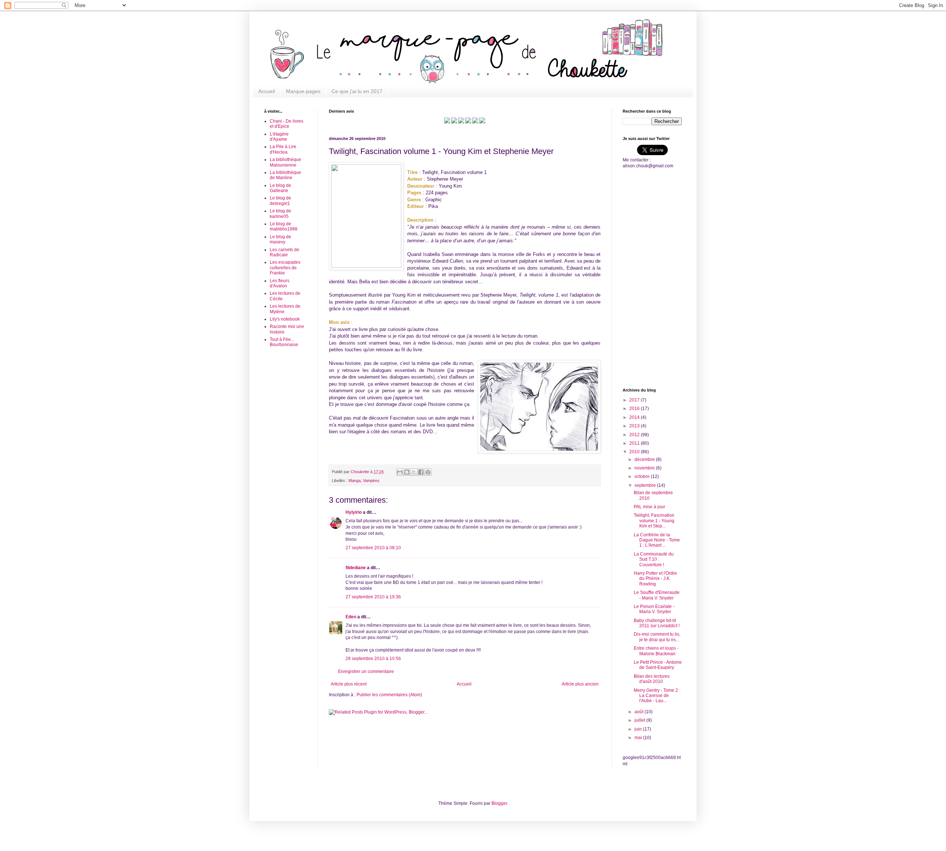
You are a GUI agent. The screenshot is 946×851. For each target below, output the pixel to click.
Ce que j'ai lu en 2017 (356, 91)
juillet (640, 720)
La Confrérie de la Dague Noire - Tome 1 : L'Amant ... (657, 540)
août (639, 711)
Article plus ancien (580, 684)
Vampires (371, 480)
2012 (635, 434)
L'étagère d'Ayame (279, 136)
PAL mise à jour (649, 506)
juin (638, 729)
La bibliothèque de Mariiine (285, 175)
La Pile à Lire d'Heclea (283, 149)
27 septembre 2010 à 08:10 (373, 547)
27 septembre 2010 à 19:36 (373, 596)
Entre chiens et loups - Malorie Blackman (656, 651)
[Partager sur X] (414, 472)
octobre (642, 476)
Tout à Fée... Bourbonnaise (284, 342)
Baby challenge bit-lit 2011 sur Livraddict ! (657, 623)
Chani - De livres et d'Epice (286, 124)
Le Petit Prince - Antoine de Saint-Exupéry (658, 665)
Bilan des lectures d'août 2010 (652, 679)
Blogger (499, 803)
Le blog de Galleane (280, 188)
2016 (635, 408)
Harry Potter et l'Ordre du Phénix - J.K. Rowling (655, 579)
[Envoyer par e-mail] (400, 472)
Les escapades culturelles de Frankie (285, 268)
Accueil (266, 91)
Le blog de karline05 (280, 213)
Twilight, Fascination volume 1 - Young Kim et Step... (654, 521)
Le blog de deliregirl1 (280, 200)
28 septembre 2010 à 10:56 (373, 658)
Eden (351, 616)
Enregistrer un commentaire (366, 671)
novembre (645, 468)
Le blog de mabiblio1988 (283, 226)
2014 (635, 417)
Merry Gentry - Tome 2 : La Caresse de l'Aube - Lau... (657, 696)
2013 (635, 425)
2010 (635, 451)
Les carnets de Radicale (284, 252)
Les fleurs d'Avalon (279, 283)
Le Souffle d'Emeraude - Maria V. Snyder (657, 595)
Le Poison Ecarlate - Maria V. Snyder (654, 609)
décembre (645, 459)
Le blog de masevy (280, 239)
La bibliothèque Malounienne (285, 162)
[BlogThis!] (407, 472)
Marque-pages (303, 91)
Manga (354, 480)
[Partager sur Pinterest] (428, 472)
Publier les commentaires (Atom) (389, 694)
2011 (635, 443)
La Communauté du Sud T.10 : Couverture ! (654, 559)
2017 (635, 400)
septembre (645, 485)
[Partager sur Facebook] (421, 472)
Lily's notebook (285, 319)
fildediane (356, 567)
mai (638, 737)
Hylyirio (354, 512)
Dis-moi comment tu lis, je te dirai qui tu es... (657, 637)
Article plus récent (349, 684)
